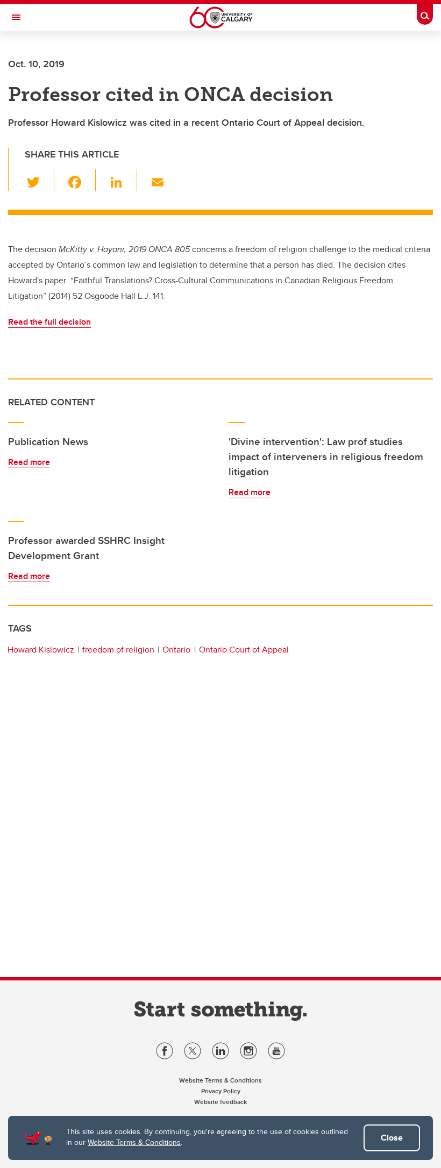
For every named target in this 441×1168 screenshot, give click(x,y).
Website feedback (220, 1101)
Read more (29, 462)
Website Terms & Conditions (134, 1142)
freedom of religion (118, 649)
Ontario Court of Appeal (244, 649)
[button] (39, 180)
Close (392, 1137)
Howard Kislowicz (41, 649)
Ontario (176, 649)
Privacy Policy (220, 1090)
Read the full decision (49, 322)
